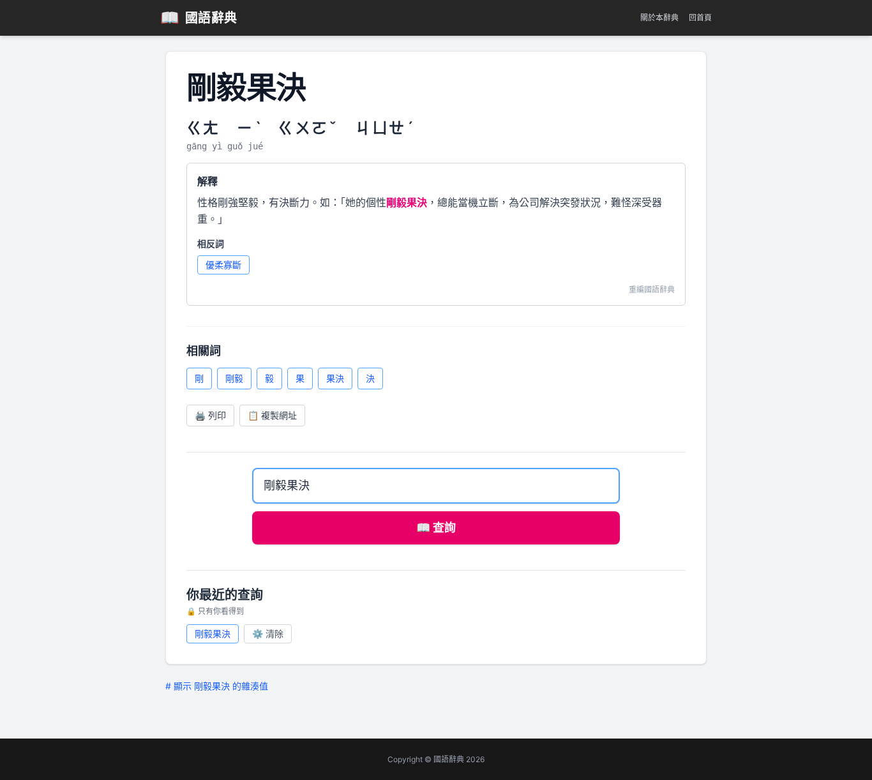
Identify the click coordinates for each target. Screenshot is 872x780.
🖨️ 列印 (210, 415)
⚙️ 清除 (267, 633)
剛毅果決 (212, 633)
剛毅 (234, 378)
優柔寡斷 (223, 264)
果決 (335, 378)
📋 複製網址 (272, 415)
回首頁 (700, 17)
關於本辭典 (659, 17)
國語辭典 (198, 17)
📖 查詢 (436, 527)
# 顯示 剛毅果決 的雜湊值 (216, 685)
